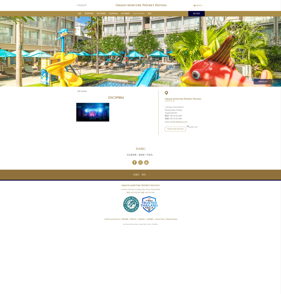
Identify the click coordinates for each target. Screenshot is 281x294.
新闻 (149, 13)
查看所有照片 (262, 82)
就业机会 (142, 219)
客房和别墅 (89, 13)
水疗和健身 (125, 13)
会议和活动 (113, 13)
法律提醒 (150, 219)
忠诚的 (136, 175)
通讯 (144, 175)
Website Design (171, 219)
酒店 (79, 13)
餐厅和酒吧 (101, 13)
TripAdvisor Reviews (175, 129)
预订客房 (196, 13)
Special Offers (138, 13)
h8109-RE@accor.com (178, 122)
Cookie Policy (160, 219)
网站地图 (125, 219)
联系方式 (133, 219)
